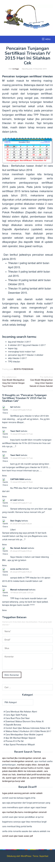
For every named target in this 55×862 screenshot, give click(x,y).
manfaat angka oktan (27, 764)
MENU (48, 39)
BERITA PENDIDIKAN (23, 369)
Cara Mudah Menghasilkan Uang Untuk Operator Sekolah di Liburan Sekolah (41, 381)
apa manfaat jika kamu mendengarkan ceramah (24, 812)
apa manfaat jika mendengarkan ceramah (21, 757)
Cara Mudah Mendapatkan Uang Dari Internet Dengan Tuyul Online (13, 381)
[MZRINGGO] (27, 16)
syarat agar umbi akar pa (17, 777)
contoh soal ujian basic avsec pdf (17, 835)
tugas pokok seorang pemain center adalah (22, 793)
